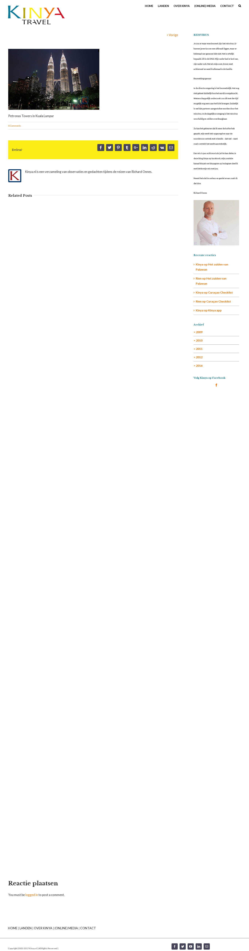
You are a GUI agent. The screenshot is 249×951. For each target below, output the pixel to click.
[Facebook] (100, 147)
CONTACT (88, 928)
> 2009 (198, 332)
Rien (199, 301)
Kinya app (215, 310)
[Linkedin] (144, 147)
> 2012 (198, 357)
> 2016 (198, 365)
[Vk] (162, 147)
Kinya (199, 264)
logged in (31, 895)
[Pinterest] (118, 147)
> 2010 (198, 340)
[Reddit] (153, 147)
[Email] (171, 147)
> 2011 (198, 348)
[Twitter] (109, 147)
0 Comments (14, 125)
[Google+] (135, 147)
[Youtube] (191, 946)
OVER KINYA (43, 928)
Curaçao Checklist (220, 292)
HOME (12, 928)
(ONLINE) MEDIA (66, 928)
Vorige (173, 35)
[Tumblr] (127, 147)
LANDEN (26, 928)
